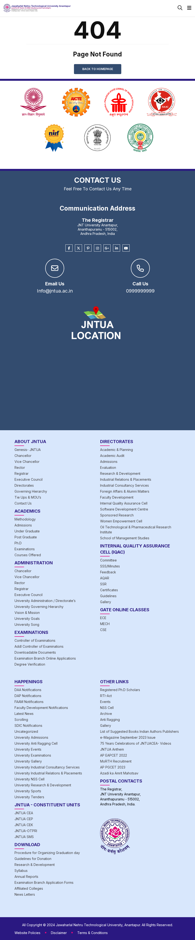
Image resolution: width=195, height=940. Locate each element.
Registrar (22, 473)
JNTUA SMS (24, 837)
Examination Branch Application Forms (44, 882)
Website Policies (27, 933)
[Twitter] (78, 248)
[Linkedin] (116, 248)
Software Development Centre (124, 509)
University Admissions (31, 737)
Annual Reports (26, 876)
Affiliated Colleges (29, 888)
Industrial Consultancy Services (124, 485)
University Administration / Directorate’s (45, 601)
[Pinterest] (88, 248)
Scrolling (21, 720)
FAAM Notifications (29, 702)
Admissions (23, 525)
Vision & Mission (27, 613)
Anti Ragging (110, 720)
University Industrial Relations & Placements (48, 773)
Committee (108, 560)
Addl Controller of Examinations (39, 646)
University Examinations (33, 755)
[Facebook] (69, 248)
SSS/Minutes (110, 566)
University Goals (27, 619)
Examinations (25, 549)
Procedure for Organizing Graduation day (47, 853)
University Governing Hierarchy (39, 607)
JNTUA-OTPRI (26, 831)
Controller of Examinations (35, 640)
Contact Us (23, 503)
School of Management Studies (124, 538)
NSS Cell (107, 708)
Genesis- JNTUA (28, 450)
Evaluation (108, 467)
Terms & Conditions (92, 933)
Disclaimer (59, 933)
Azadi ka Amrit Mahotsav (119, 773)
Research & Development (120, 473)
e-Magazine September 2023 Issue (128, 737)
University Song (27, 624)
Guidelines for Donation (33, 859)
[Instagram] (97, 248)
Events (105, 702)
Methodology (25, 519)
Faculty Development (116, 497)
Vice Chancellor (27, 462)
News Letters (25, 894)
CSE (103, 630)
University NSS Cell (29, 779)
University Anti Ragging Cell (36, 743)
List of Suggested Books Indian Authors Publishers (139, 731)
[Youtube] (126, 248)
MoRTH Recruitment (116, 761)
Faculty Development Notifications (41, 708)
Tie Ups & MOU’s (28, 497)
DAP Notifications (28, 696)
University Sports (28, 791)
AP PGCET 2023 (112, 767)
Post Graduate (26, 537)
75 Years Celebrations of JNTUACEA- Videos (135, 743)
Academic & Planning (116, 450)
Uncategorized (26, 731)
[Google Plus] (107, 248)
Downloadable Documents (35, 652)
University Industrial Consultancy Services (47, 767)
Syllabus (21, 871)
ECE (103, 618)
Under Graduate (27, 531)
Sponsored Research (117, 515)
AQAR (104, 578)
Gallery (105, 602)
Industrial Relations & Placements (125, 479)
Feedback (108, 572)
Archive (106, 714)
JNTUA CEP (24, 819)
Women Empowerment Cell (121, 521)
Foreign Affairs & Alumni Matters (124, 491)
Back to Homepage (97, 69)
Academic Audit (112, 456)
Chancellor (23, 456)
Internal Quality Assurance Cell (123, 503)
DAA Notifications (28, 690)
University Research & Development (43, 785)
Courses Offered (28, 555)
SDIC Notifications (28, 725)
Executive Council (29, 479)
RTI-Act (106, 696)
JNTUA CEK (24, 825)
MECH (105, 624)
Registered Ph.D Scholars (120, 690)
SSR (103, 584)
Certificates (109, 590)
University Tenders (29, 797)
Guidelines (108, 596)
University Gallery (28, 761)
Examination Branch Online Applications (45, 658)
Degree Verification (30, 664)
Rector (20, 467)
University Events (28, 749)
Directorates (24, 485)
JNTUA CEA (24, 813)
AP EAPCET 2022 (113, 755)
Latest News (24, 714)
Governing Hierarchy (31, 491)
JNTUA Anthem (112, 749)
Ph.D (18, 543)
